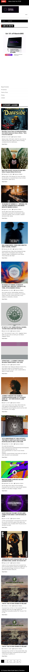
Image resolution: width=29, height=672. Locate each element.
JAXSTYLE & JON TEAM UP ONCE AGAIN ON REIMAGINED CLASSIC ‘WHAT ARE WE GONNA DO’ (18, 3)
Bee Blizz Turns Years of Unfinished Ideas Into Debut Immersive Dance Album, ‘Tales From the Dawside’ (14, 133)
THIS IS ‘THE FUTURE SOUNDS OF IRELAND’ (14, 603)
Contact (3, 98)
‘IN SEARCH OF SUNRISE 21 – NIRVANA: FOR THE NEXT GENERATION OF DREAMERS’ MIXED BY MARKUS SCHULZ (14, 205)
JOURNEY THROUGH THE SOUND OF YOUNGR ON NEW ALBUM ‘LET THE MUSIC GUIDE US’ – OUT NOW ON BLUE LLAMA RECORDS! (14, 398)
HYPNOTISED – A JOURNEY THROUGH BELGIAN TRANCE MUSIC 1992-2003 (13, 361)
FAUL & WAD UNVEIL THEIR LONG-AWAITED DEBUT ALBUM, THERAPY (14, 246)
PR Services (4, 89)
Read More (4, 144)
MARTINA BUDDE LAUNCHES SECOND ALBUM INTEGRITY (12, 480)
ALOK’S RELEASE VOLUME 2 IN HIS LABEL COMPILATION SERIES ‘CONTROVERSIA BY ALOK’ (14, 514)
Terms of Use (4, 92)
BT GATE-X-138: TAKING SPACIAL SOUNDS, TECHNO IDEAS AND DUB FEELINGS (14, 328)
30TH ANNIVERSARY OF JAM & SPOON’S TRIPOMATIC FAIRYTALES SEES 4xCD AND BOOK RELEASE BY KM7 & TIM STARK (14, 440)
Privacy (3, 95)
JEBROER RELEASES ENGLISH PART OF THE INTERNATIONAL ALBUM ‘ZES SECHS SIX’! (14, 560)
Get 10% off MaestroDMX (15, 34)
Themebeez (22, 670)
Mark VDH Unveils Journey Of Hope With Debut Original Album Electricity (13, 171)
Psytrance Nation (17, 137)
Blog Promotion (5, 87)
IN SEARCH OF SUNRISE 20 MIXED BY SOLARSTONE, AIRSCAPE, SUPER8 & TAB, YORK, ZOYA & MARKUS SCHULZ (14, 286)
